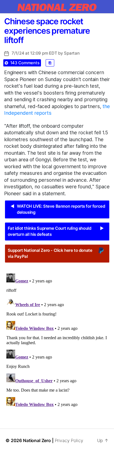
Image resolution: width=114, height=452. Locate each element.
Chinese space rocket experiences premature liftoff (47, 30)
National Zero (37, 440)
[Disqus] (57, 340)
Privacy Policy (69, 440)
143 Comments (25, 62)
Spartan (71, 53)
